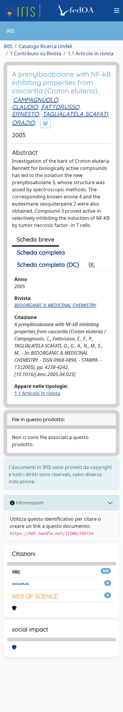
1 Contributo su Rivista (35, 53)
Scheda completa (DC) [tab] (48, 264)
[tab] (92, 264)
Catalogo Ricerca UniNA (45, 46)
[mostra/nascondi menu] (116, 11)
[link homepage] (22, 11)
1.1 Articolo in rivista (90, 53)
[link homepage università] (77, 11)
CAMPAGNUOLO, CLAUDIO (35, 103)
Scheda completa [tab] (41, 252)
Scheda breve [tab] (35, 239)
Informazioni (29, 503)
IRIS (8, 46)
